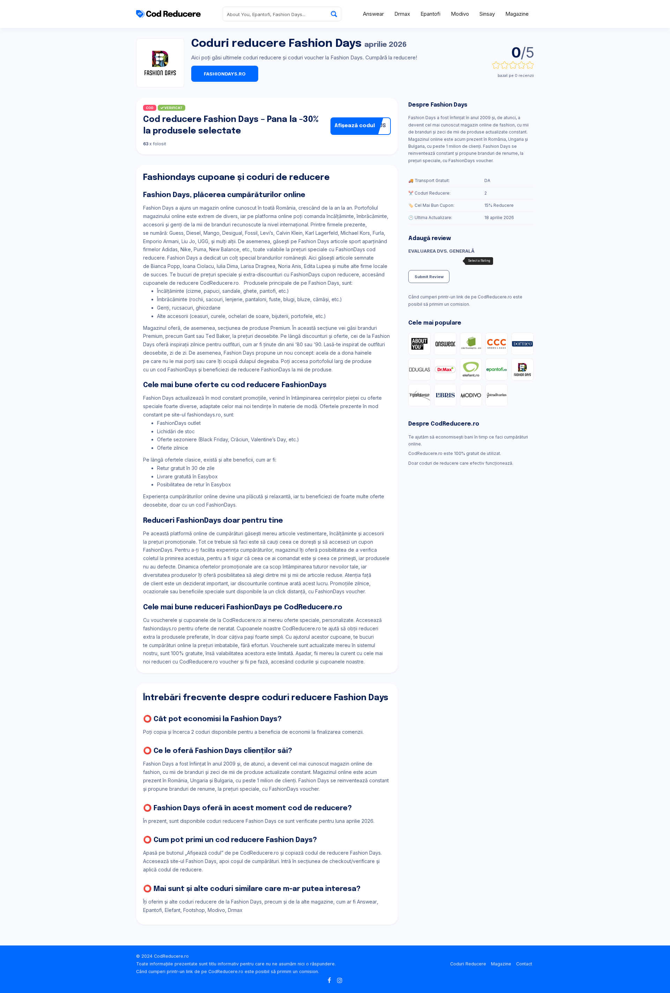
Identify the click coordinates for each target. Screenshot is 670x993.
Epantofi (430, 13)
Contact (524, 963)
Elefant (172, 910)
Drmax (402, 13)
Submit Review (429, 276)
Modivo (460, 13)
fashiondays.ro (225, 74)
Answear (373, 13)
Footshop (194, 910)
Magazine (517, 13)
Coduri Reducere (468, 963)
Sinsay (487, 13)
